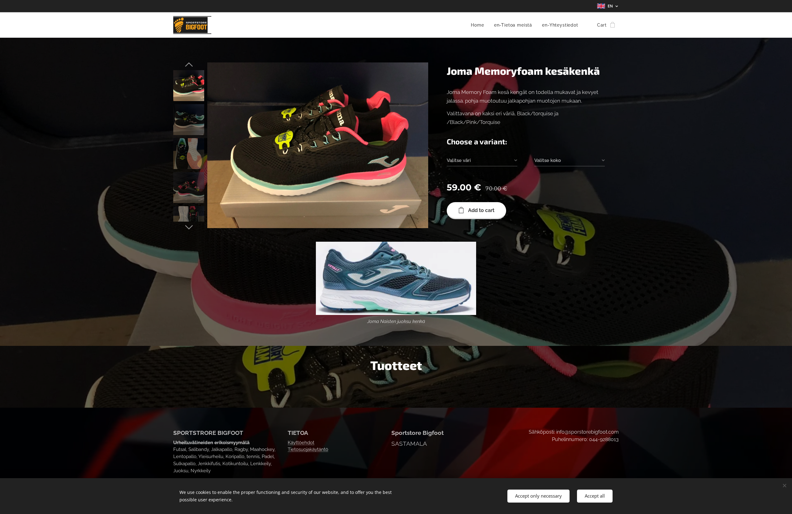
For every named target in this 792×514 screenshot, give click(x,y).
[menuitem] (479, 25)
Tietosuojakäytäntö (308, 449)
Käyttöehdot (301, 442)
